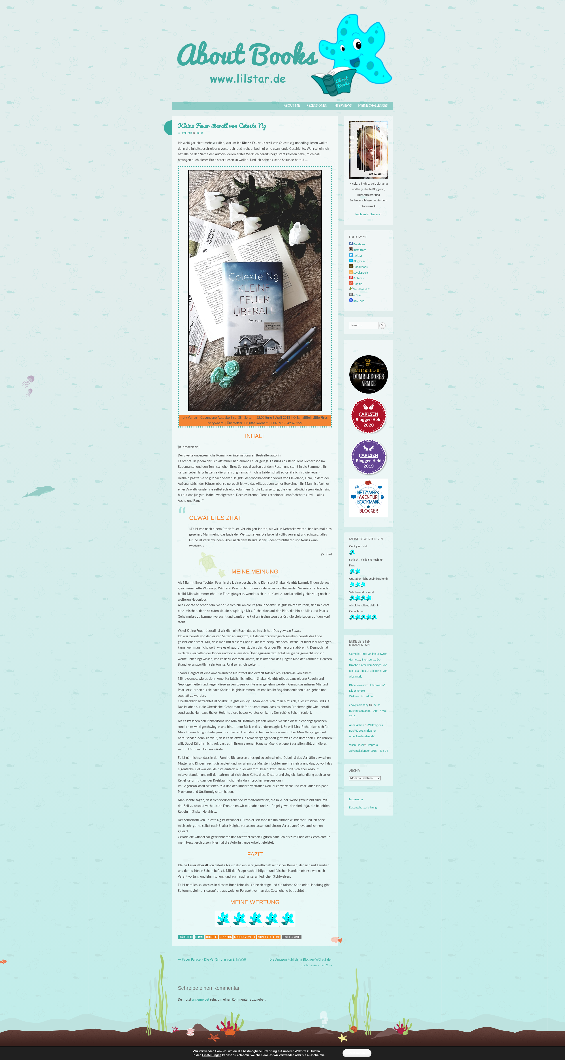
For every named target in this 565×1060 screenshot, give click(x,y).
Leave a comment (292, 937)
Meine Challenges (373, 106)
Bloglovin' (359, 261)
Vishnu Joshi (356, 745)
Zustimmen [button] (357, 1053)
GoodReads (360, 267)
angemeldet (200, 999)
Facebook (359, 244)
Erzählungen (186, 937)
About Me (292, 106)
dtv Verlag (226, 937)
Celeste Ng (211, 937)
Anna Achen (356, 725)
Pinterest (359, 278)
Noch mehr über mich (368, 214)
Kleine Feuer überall (269, 937)
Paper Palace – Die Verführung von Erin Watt (212, 960)
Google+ (358, 284)
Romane (199, 937)
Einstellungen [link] (211, 1055)
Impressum (356, 799)
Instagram (359, 250)
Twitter (357, 255)
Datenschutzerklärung (363, 807)
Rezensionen (317, 106)
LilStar (199, 132)
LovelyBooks (360, 272)
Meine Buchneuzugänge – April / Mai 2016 (367, 711)
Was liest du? (361, 289)
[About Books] (282, 98)
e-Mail (357, 295)
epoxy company (358, 705)
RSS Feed (358, 301)
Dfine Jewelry (357, 685)
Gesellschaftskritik (245, 937)
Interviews (343, 106)
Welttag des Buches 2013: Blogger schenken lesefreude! (366, 731)
